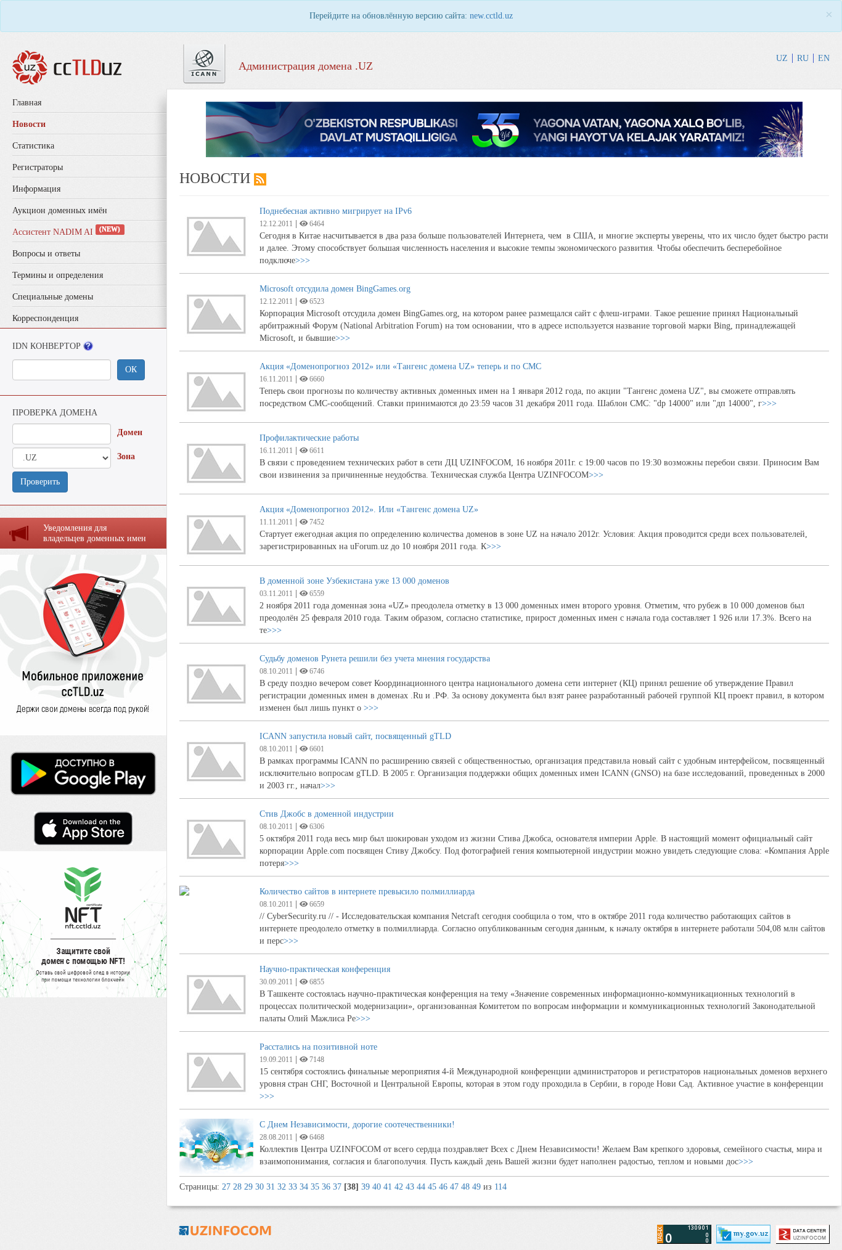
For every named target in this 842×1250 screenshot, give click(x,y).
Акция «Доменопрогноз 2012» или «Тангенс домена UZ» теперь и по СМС (400, 366)
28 (237, 1186)
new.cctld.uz (491, 15)
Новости (29, 124)
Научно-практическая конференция (325, 969)
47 (454, 1186)
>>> (302, 260)
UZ (782, 58)
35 (315, 1186)
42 (398, 1186)
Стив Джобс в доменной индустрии (327, 814)
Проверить (40, 481)
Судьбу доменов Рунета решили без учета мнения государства (375, 658)
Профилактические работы (309, 438)
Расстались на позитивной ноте (318, 1047)
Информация (36, 189)
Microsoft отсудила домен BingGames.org (335, 288)
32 (281, 1186)
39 (365, 1186)
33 (292, 1186)
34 (304, 1186)
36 (326, 1186)
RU (803, 58)
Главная (26, 102)
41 (387, 1186)
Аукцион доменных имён (59, 210)
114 (500, 1186)
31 (270, 1186)
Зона (126, 456)
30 (259, 1186)
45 (432, 1186)
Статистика (33, 145)
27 (226, 1186)
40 (376, 1186)
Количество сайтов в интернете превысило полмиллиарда (367, 891)
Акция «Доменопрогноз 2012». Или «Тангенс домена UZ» (369, 509)
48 (465, 1186)
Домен (129, 432)
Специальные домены (52, 296)
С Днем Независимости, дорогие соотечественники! (357, 1124)
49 (476, 1186)
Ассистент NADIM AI (66, 232)
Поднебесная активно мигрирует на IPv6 (336, 211)
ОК (131, 369)
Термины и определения (57, 275)
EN (824, 58)
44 (421, 1186)
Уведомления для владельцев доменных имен (94, 533)
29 (248, 1186)
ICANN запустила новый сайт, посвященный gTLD (355, 736)
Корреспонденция (45, 318)
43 (410, 1186)
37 (337, 1186)
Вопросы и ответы (46, 253)
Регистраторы (37, 167)
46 (443, 1186)
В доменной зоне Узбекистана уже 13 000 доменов (354, 581)
